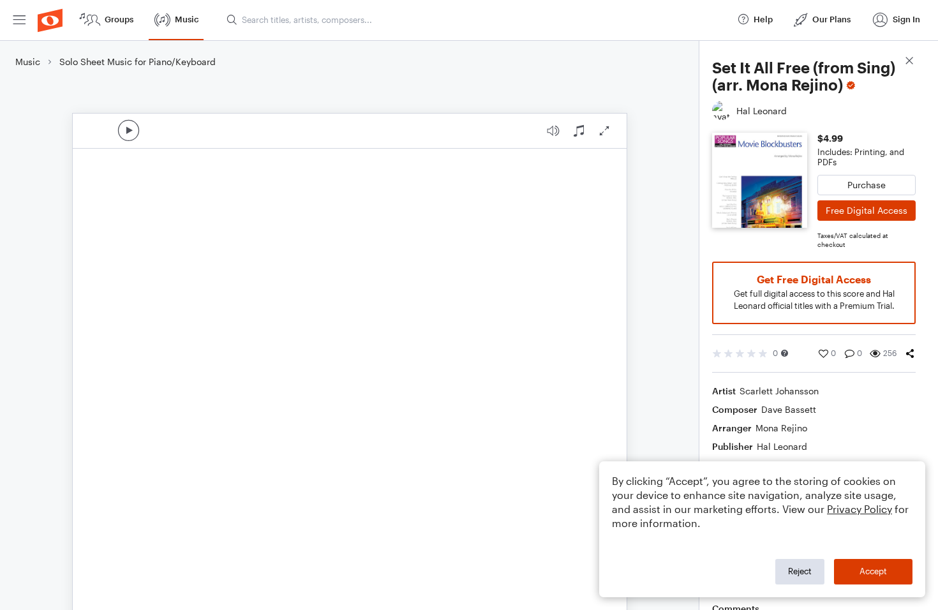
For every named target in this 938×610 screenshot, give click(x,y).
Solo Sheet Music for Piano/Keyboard (137, 61)
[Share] (910, 353)
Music (27, 61)
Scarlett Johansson (779, 390)
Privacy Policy (859, 509)
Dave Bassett (788, 409)
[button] (784, 353)
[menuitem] (19, 20)
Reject (800, 571)
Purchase (866, 184)
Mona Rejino (781, 427)
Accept (873, 571)
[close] (909, 62)
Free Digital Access (866, 210)
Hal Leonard (782, 446)
